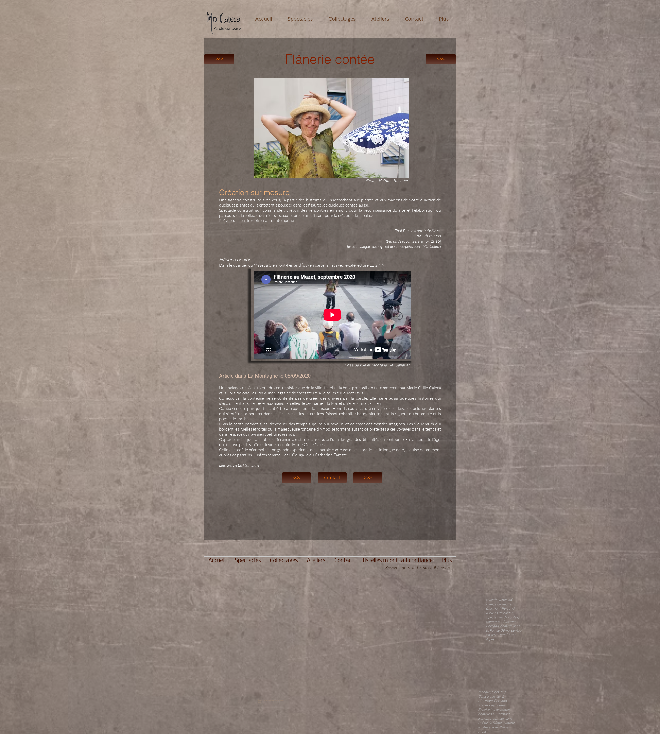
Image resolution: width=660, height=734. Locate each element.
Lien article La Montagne (239, 465)
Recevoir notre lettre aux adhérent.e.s (419, 567)
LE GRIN (377, 265)
